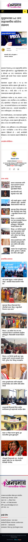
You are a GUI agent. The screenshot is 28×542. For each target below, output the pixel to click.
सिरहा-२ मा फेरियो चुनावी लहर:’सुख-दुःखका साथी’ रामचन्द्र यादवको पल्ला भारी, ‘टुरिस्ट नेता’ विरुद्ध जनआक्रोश (18, 233)
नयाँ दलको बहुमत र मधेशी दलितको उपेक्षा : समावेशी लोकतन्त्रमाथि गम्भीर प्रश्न (18, 202)
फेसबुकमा (12, 166)
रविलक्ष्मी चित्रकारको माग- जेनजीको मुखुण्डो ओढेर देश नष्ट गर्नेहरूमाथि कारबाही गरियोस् (12, 460)
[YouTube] (18, 169)
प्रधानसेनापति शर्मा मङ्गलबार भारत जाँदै (16, 192)
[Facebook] (9, 169)
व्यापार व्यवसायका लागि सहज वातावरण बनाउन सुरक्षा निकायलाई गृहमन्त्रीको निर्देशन (18, 186)
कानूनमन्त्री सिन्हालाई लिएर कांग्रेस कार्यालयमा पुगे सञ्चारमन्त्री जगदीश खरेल (13, 408)
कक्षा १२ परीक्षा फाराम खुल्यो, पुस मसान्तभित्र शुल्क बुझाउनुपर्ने (12, 434)
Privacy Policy (14, 537)
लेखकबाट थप (19, 161)
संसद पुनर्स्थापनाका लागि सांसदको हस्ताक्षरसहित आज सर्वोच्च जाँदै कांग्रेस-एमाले (18, 243)
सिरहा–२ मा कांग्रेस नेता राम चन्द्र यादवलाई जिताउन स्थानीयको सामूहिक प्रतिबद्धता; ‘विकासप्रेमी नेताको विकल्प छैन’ (19, 222)
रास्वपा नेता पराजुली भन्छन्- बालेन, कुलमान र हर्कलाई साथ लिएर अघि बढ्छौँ (19, 251)
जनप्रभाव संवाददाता (9, 50)
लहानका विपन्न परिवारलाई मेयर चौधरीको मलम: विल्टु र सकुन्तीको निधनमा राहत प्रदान (18, 212)
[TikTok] (14, 169)
